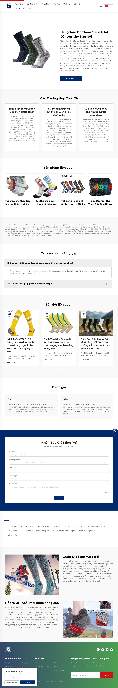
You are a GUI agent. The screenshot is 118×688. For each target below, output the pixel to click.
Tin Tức (57, 4)
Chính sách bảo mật (60, 681)
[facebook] (102, 649)
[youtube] (107, 649)
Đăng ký (106, 675)
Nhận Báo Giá (71, 78)
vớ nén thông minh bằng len (37, 531)
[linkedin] (111, 649)
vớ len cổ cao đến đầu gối (64, 531)
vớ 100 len (12, 526)
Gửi (59, 498)
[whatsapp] (98, 649)
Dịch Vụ (66, 4)
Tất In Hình (56, 663)
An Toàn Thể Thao (58, 670)
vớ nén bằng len (15, 531)
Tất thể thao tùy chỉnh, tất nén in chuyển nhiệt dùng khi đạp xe (45, 203)
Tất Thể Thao (57, 666)
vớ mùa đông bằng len (88, 531)
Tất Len (37, 663)
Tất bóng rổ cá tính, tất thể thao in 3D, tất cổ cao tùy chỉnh (72, 203)
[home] (9, 6)
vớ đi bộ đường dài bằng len (93, 526)
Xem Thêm (11, 363)
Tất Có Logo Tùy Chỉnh (42, 666)
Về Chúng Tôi (32, 4)
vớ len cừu (12, 535)
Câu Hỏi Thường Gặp (23, 9)
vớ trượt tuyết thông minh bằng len (35, 526)
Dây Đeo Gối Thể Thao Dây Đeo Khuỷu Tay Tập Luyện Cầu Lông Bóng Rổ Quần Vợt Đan (100, 203)
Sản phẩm (46, 4)
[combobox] (13, 463)
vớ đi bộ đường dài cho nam (65, 526)
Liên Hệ (77, 4)
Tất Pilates (38, 670)
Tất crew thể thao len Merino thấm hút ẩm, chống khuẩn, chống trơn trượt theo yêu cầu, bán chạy (17, 203)
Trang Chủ (19, 4)
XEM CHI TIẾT (18, 186)
